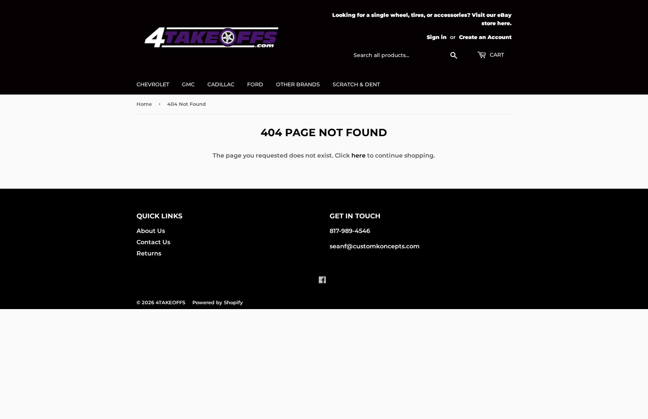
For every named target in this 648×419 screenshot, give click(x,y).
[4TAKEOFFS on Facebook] (322, 280)
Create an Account (485, 37)
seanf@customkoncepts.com (375, 246)
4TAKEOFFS (170, 302)
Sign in (437, 37)
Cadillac (220, 84)
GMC (188, 84)
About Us (150, 230)
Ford (255, 84)
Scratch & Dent (356, 84)
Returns (148, 253)
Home (144, 104)
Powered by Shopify (217, 302)
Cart (496, 54)
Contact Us (153, 242)
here (358, 155)
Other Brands (298, 84)
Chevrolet (152, 84)
